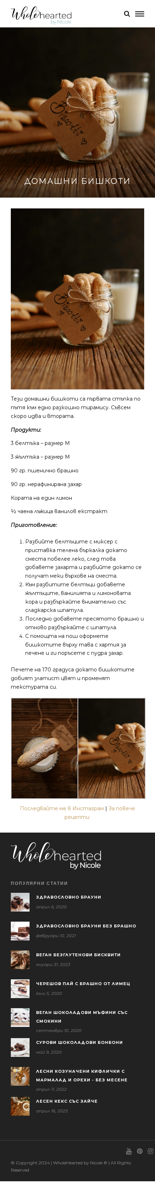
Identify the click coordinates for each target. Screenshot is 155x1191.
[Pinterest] (139, 1151)
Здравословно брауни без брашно (86, 925)
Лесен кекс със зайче (67, 1101)
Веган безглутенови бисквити (78, 954)
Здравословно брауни (68, 897)
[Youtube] (129, 1151)
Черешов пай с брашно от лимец (83, 983)
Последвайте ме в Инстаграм (62, 808)
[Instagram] (150, 1151)
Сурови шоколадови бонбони (79, 1042)
